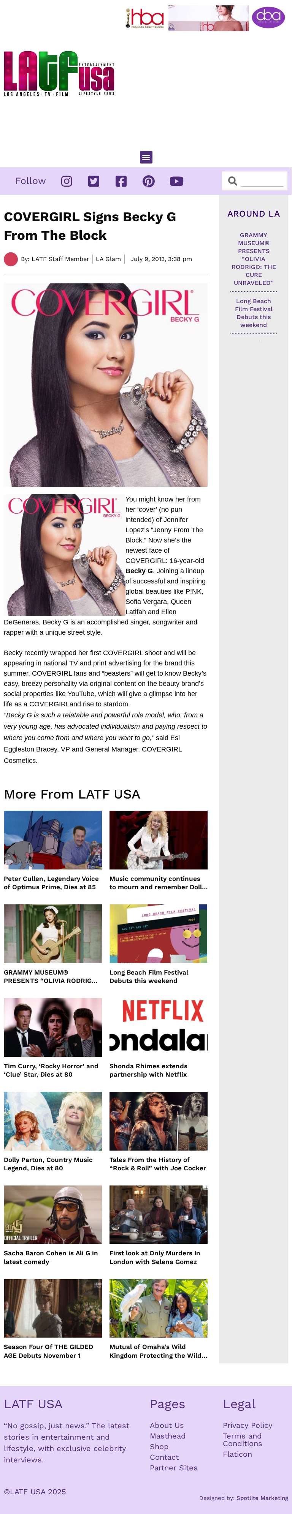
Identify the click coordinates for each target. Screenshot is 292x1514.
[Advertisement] (207, 88)
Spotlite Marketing (262, 1498)
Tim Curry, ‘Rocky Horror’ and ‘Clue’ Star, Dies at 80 (51, 1070)
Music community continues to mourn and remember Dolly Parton (157, 883)
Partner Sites (174, 1467)
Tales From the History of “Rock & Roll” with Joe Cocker (158, 1164)
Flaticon (237, 1454)
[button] (146, 157)
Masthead (168, 1435)
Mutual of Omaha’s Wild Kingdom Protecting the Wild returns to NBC (156, 1351)
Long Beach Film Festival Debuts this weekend (149, 976)
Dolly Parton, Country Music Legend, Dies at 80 (48, 1164)
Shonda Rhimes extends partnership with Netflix (148, 1070)
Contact (164, 1457)
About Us (167, 1425)
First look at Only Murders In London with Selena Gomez (155, 1257)
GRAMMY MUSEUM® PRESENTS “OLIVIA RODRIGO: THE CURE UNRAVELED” (51, 976)
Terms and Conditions (242, 1439)
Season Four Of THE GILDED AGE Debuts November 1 (48, 1351)
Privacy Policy (247, 1425)
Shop (159, 1446)
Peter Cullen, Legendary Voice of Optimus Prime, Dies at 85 (51, 883)
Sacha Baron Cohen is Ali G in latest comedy (51, 1257)
